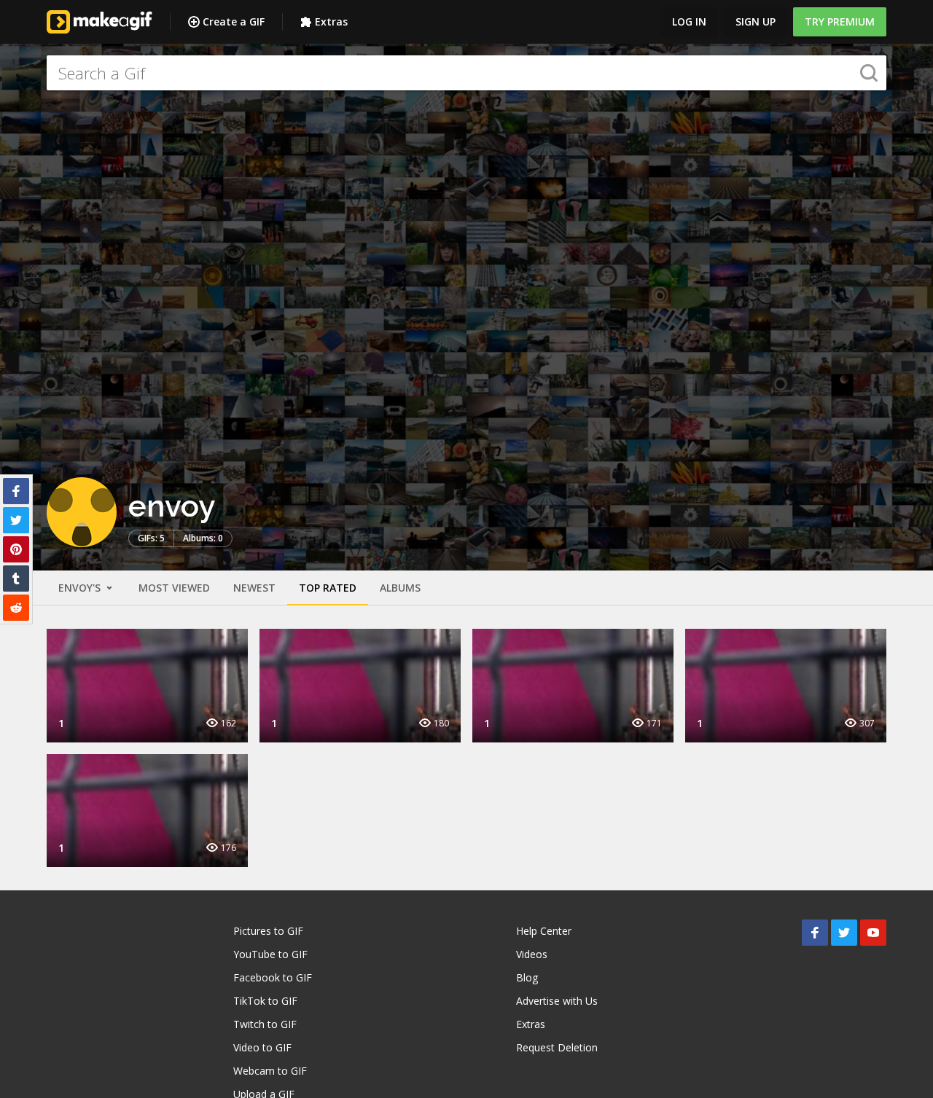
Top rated (327, 588)
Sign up (755, 21)
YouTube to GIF (270, 954)
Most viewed (174, 588)
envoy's (81, 588)
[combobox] (466, 72)
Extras (331, 21)
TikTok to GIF (265, 1001)
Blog (527, 977)
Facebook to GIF (272, 977)
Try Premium (840, 21)
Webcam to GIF (270, 1071)
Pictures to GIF (268, 931)
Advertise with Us (557, 1001)
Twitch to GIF (265, 1024)
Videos (531, 954)
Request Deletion (557, 1047)
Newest (254, 588)
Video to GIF (262, 1047)
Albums (400, 588)
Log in (689, 21)
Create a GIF (234, 21)
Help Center (543, 931)
